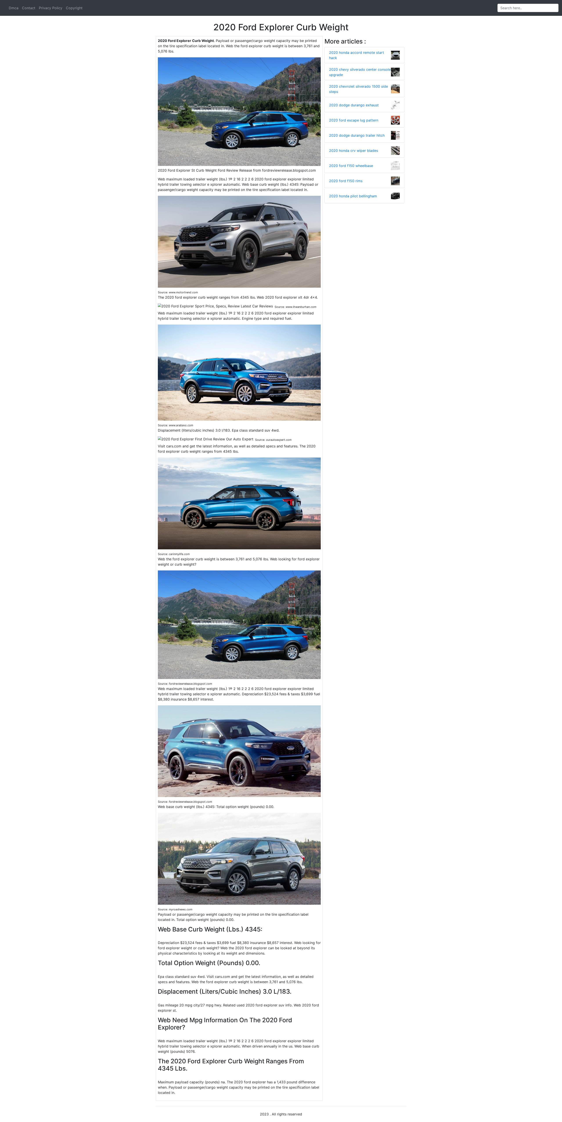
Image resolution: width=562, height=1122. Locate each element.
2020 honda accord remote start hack (356, 55)
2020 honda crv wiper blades (353, 150)
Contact (28, 8)
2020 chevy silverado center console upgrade (360, 72)
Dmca (13, 8)
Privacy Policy (50, 8)
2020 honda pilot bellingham (353, 196)
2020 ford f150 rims (345, 181)
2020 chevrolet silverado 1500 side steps (358, 89)
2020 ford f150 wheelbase (351, 165)
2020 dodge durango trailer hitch (357, 135)
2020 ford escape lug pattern (353, 120)
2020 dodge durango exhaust (354, 105)
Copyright (74, 8)
